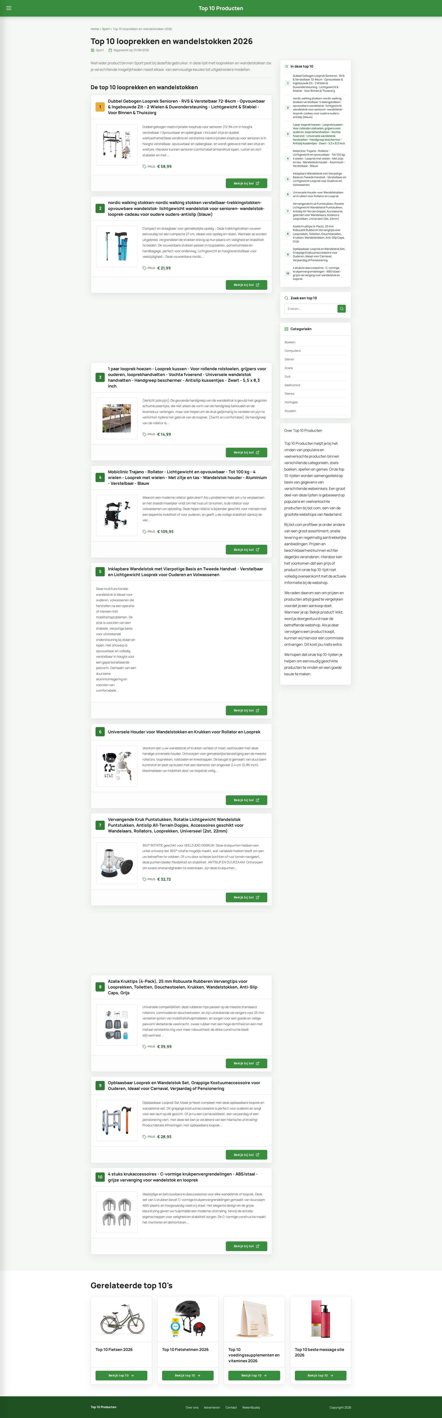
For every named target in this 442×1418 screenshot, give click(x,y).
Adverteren (212, 1407)
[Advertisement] (181, 330)
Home (95, 29)
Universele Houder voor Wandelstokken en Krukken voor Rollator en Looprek (315, 194)
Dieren (289, 359)
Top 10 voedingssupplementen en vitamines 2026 (254, 1355)
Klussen (290, 411)
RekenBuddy (251, 1407)
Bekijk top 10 (119, 1375)
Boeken (290, 342)
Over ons (192, 1407)
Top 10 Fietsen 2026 (114, 1349)
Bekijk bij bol (244, 183)
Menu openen (8, 8)
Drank (289, 368)
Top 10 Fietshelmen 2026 (185, 1349)
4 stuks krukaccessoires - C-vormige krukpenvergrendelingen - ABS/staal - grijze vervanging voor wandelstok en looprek (313, 273)
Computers (293, 351)
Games (289, 393)
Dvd (287, 376)
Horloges (291, 402)
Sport (106, 29)
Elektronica (292, 385)
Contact (231, 1407)
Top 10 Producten (221, 8)
